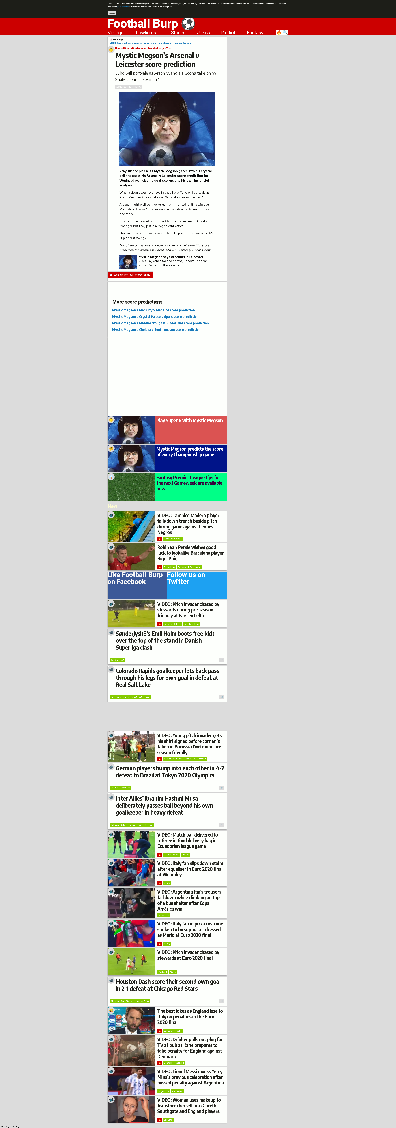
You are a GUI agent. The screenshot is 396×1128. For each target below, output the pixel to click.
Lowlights (146, 32)
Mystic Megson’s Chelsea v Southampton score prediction (156, 329)
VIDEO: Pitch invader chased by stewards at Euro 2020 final (188, 955)
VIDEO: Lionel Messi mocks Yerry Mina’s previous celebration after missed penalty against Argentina (190, 1077)
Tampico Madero (173, 538)
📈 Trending (116, 39)
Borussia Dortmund (196, 758)
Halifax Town (191, 624)
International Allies (140, 825)
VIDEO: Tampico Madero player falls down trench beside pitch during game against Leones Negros (188, 523)
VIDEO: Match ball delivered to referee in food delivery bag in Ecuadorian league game (187, 840)
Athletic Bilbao (173, 758)
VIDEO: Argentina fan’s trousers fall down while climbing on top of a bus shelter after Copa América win (189, 900)
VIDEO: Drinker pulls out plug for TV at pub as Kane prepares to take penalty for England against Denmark (190, 1047)
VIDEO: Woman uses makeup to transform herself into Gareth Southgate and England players (189, 1105)
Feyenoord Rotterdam (189, 567)
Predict (227, 32)
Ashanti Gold (118, 825)
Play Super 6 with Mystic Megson (189, 420)
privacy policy (123, 6)
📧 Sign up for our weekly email (130, 274)
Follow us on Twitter (186, 579)
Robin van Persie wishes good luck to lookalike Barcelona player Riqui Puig (190, 552)
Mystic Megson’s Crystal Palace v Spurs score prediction (155, 316)
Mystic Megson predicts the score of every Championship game (189, 451)
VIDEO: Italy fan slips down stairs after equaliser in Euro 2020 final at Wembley (190, 868)
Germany (125, 787)
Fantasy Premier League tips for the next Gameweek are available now (189, 483)
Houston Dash (142, 1001)
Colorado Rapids (120, 697)
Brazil (114, 787)
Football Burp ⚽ (152, 24)
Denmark (168, 1063)
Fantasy (255, 32)
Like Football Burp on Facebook (135, 579)
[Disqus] (167, 376)
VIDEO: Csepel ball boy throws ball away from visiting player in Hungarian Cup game (151, 43)
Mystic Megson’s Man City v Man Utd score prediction (153, 310)
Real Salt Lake (140, 697)
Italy (167, 883)
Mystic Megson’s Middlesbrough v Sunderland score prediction (160, 323)
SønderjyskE (117, 660)
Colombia (177, 1091)
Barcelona (169, 567)
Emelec (185, 854)
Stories (178, 32)
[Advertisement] (259, 83)
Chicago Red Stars (121, 1001)
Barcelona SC (171, 854)
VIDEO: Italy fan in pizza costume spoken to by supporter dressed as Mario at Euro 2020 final (190, 929)
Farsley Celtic (172, 624)
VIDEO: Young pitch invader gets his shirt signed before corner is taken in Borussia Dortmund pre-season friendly (190, 743)
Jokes (203, 32)
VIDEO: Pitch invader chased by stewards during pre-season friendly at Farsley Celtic (188, 609)
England (163, 972)
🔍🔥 (282, 33)
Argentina (164, 915)
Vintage (115, 32)
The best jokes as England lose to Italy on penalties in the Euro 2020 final (190, 1016)
